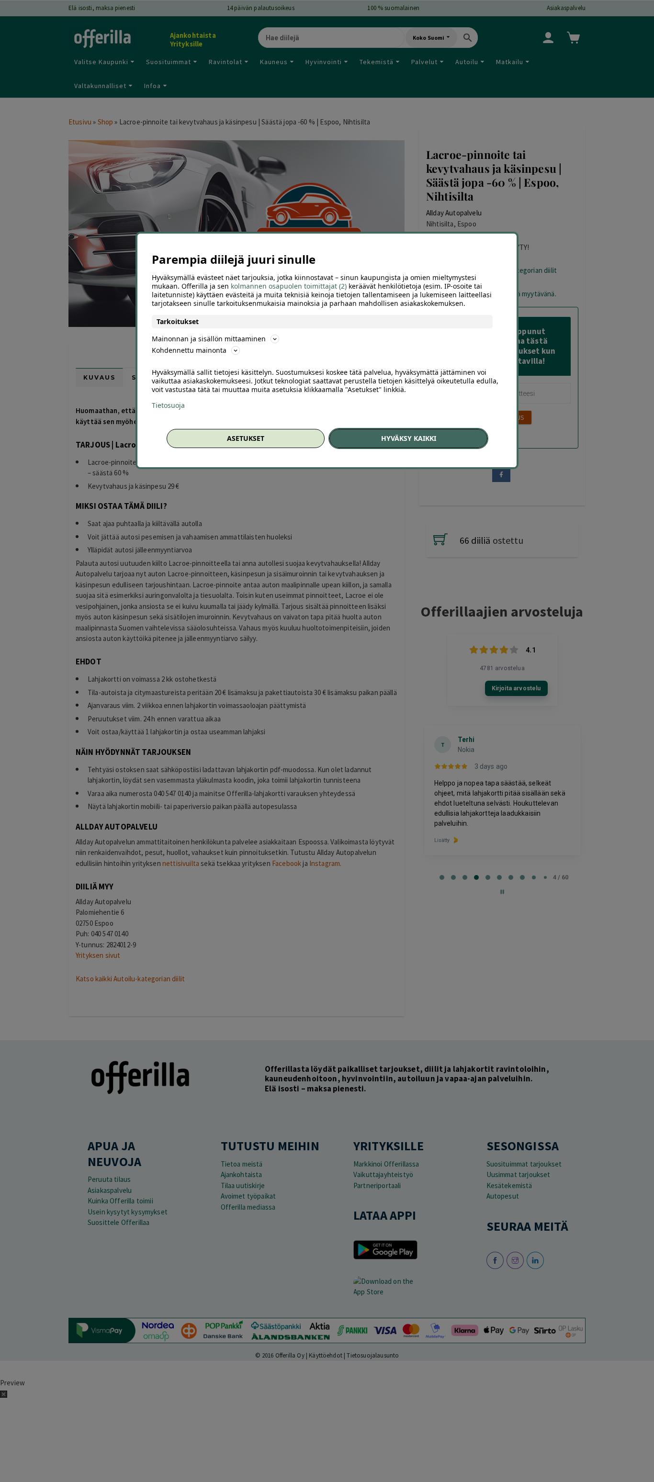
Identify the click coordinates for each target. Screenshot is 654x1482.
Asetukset (245, 438)
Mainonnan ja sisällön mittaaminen (209, 338)
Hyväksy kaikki (408, 438)
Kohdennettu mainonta (189, 350)
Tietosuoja (168, 405)
